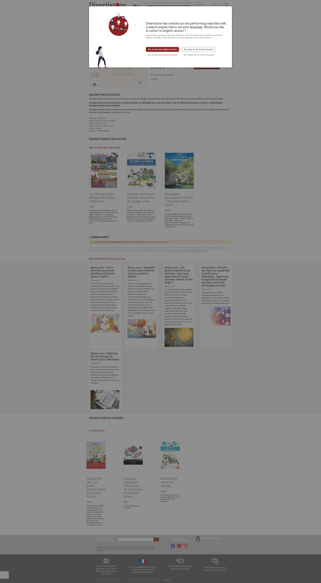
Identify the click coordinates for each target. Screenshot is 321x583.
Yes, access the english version (162, 49)
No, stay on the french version (198, 49)
